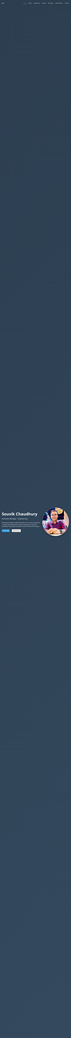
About (30, 3)
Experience (37, 3)
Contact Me (6, 530)
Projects (44, 3)
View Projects (16, 530)
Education (50, 3)
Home (24, 3)
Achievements (59, 3)
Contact (67, 3)
